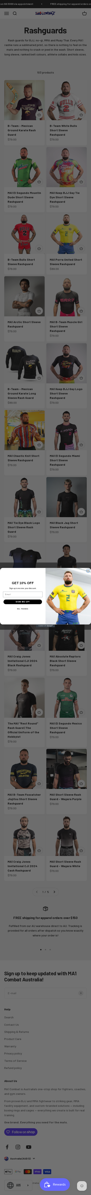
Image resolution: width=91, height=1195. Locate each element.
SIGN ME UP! (23, 602)
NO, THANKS (22, 609)
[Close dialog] (88, 571)
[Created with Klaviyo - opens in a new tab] (45, 625)
